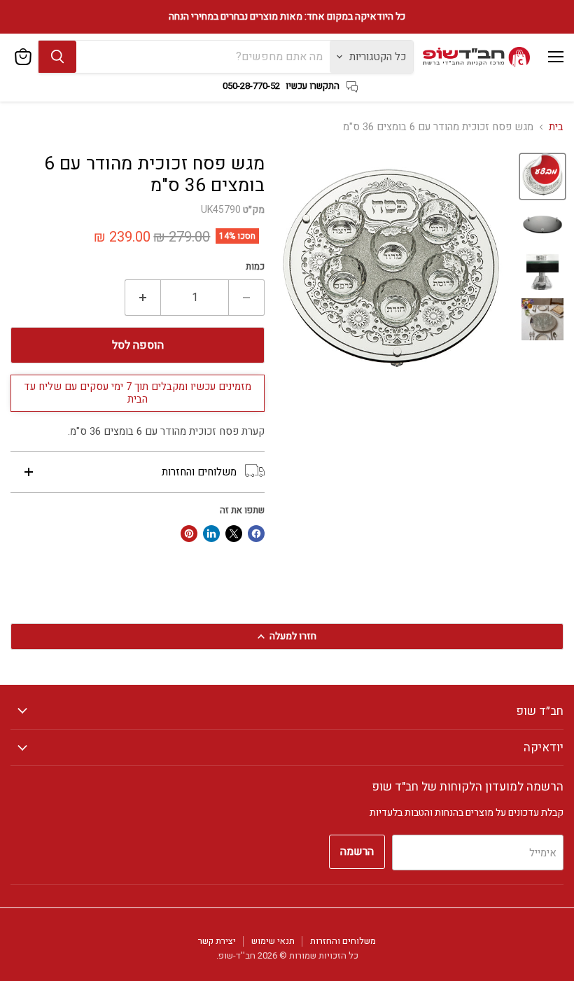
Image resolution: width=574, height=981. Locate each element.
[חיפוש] (57, 57)
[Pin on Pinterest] (189, 533)
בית (556, 127)
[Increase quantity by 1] (142, 297)
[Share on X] (233, 533)
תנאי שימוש (273, 940)
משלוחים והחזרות (343, 940)
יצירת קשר (217, 940)
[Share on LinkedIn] (211, 533)
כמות (255, 267)
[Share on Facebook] (256, 533)
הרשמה (357, 851)
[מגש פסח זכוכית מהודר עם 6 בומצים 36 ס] (542, 224)
